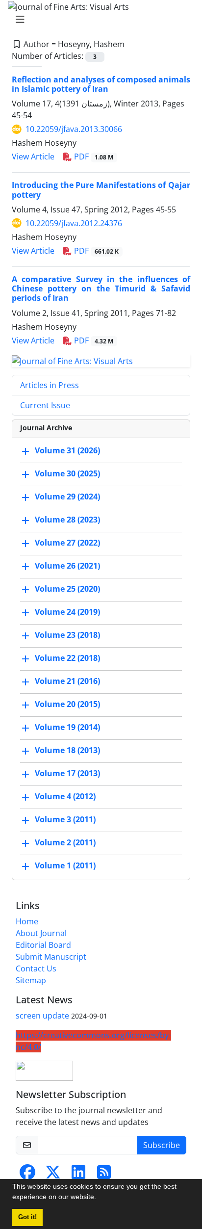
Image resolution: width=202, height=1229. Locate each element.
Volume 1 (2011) (65, 866)
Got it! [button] (27, 1217)
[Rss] (104, 1175)
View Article (33, 156)
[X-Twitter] (53, 1175)
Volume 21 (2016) (67, 681)
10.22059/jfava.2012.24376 (73, 223)
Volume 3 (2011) (65, 819)
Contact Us (36, 968)
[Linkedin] (78, 1175)
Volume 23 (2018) (67, 635)
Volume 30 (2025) (67, 474)
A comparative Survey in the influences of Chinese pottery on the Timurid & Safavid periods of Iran (101, 288)
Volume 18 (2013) (67, 750)
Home (27, 921)
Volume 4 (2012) (65, 796)
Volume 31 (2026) (67, 450)
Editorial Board (43, 945)
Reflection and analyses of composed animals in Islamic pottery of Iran (101, 84)
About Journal (41, 933)
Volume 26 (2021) (67, 566)
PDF (92, 156)
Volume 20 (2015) (67, 704)
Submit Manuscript (51, 956)
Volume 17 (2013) (67, 773)
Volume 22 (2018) (67, 658)
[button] (99, 1198)
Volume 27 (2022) (67, 543)
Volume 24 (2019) (67, 612)
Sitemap (31, 980)
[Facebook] (27, 1175)
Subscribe (161, 1145)
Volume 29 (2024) (67, 497)
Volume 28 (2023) (67, 520)
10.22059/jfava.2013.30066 (73, 129)
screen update (42, 1015)
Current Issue (45, 405)
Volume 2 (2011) (65, 842)
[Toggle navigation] (98, 19)
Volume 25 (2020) (67, 589)
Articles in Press (49, 385)
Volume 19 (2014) (67, 727)
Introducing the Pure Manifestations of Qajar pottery (101, 190)
